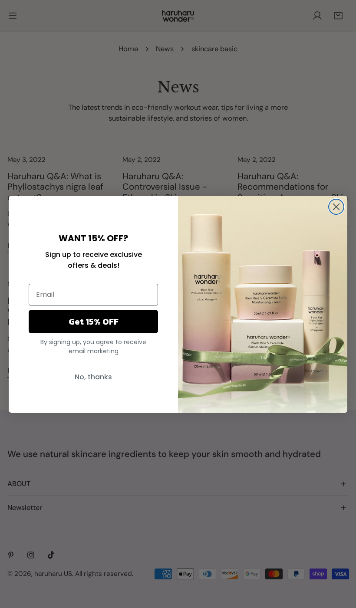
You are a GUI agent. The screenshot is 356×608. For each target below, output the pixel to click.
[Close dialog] (336, 206)
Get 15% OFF (94, 321)
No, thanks (93, 377)
